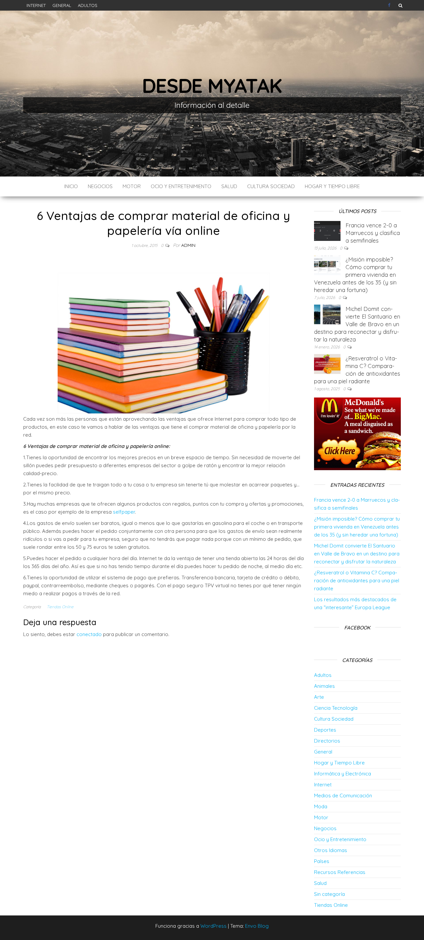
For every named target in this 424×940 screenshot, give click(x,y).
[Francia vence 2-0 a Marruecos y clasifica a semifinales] (327, 230)
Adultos (87, 5)
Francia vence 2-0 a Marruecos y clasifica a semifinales (372, 233)
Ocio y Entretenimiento (181, 186)
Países (321, 861)
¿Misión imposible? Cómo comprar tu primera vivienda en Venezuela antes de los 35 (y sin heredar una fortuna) (355, 274)
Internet (36, 5)
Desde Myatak (212, 85)
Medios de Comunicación (343, 795)
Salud (229, 186)
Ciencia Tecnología (335, 708)
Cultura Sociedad (271, 186)
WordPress (213, 926)
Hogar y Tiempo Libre (332, 186)
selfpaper (124, 512)
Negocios (100, 186)
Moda (320, 806)
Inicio (71, 186)
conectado (89, 634)
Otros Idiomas (330, 850)
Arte (319, 697)
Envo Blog (257, 926)
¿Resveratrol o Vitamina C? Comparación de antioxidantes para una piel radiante (356, 580)
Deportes (325, 730)
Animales (324, 686)
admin (188, 245)
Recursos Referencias (339, 872)
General (61, 5)
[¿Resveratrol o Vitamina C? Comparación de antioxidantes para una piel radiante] (327, 363)
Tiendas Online (60, 606)
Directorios (327, 741)
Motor (132, 186)
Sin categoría (329, 894)
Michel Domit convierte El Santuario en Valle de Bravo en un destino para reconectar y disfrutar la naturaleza (357, 324)
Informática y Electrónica (342, 773)
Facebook (390, 5)
